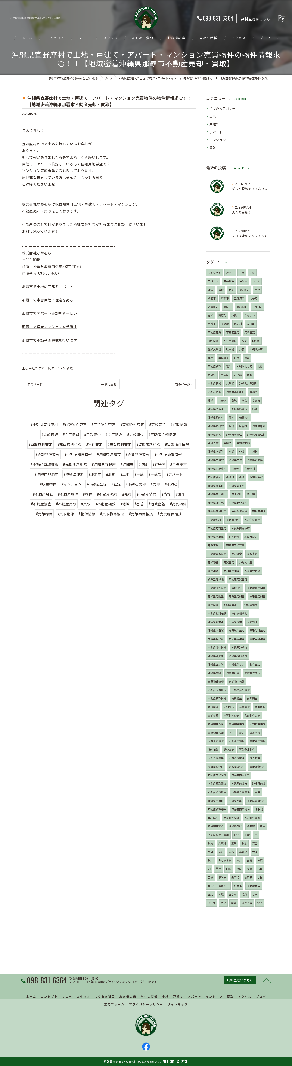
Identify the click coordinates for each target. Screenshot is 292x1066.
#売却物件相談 (141, 514)
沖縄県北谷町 (244, 366)
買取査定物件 (247, 749)
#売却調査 (135, 434)
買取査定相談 (216, 579)
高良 (260, 868)
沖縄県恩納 (214, 673)
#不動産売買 (107, 494)
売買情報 (244, 707)
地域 (236, 358)
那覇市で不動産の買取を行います (49, 340)
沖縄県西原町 (216, 800)
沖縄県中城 (235, 460)
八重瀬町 (213, 307)
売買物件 (244, 417)
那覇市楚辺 (250, 536)
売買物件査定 (231, 715)
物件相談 (213, 749)
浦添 (210, 400)
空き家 (233, 894)
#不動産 (171, 484)
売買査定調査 (236, 596)
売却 (210, 315)
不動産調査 (214, 392)
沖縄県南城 (258, 783)
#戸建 (139, 474)
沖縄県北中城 (216, 502)
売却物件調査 (252, 818)
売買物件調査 (231, 818)
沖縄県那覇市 (257, 349)
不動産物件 (232, 519)
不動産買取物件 (217, 809)
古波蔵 (248, 877)
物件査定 (255, 664)
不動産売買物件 (256, 800)
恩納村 (238, 323)
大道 (254, 852)
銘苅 (239, 860)
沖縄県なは (235, 826)
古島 (249, 860)
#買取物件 (65, 514)
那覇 (241, 349)
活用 (244, 894)
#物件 (87, 494)
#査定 (116, 484)
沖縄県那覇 (258, 426)
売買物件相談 (216, 732)
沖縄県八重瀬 (216, 630)
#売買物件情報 (137, 454)
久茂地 (222, 843)
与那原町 (257, 307)
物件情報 (234, 536)
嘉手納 (251, 494)
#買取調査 (92, 434)
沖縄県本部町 (216, 451)
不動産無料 (214, 519)
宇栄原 (222, 877)
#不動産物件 (68, 494)
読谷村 (243, 426)
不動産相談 (258, 511)
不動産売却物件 (241, 809)
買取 (69, 368)
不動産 (225, 323)
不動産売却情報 (241, 690)
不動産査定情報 (217, 792)
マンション (59, 368)
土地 (25, 368)
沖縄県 (243, 281)
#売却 (155, 484)
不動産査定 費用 (218, 834)
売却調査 (252, 698)
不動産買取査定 (217, 553)
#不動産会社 (43, 494)
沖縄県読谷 (214, 434)
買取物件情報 (252, 673)
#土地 (125, 474)
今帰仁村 (213, 443)
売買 (231, 289)
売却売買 (213, 715)
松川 (210, 860)
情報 (249, 375)
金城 (239, 868)
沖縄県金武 (256, 477)
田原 (228, 868)
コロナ (256, 281)
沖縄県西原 (235, 800)
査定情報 (255, 732)
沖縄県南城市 (239, 783)
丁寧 (254, 894)
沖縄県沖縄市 (239, 647)
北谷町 (254, 298)
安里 (254, 843)
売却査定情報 (236, 741)
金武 (241, 477)
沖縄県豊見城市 (217, 511)
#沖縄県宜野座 (104, 464)
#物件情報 (87, 514)
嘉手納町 (237, 494)
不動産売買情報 (217, 690)
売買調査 (237, 698)
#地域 (125, 503)
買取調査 (213, 707)
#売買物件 (178, 503)
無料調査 (223, 358)
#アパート (174, 474)
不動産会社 (214, 477)
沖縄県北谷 (245, 562)
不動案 (251, 826)
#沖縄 (143, 464)
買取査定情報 (257, 741)
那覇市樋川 (214, 545)
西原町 (222, 315)
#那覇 (111, 474)
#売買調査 (114, 434)
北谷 (260, 366)
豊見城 (212, 375)
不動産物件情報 (217, 647)
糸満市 (212, 298)
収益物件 (229, 281)
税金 (244, 341)
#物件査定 (94, 444)
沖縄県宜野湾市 (238, 656)
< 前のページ (34, 384)
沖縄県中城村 (216, 460)
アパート (44, 368)
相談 (221, 894)
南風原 (225, 375)
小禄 (260, 877)
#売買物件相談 (170, 514)
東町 (210, 852)
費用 (262, 826)
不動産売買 (214, 332)
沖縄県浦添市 (231, 605)
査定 (210, 894)
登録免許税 (214, 349)
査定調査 (213, 605)
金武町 (230, 477)
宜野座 (235, 468)
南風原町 (242, 307)
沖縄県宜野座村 (217, 468)
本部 (231, 451)
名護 (254, 409)
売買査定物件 (236, 758)
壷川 (233, 843)
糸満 (244, 400)
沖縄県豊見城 (239, 511)
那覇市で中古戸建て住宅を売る (48, 300)
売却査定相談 (231, 571)
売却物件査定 (252, 715)
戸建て (33, 368)
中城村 (254, 451)
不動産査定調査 (256, 587)
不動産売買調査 (241, 775)
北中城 (259, 809)
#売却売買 (157, 424)
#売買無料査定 (119, 444)
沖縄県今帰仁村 (256, 434)
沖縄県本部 (243, 443)
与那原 (254, 392)
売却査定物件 (216, 758)
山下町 (235, 877)
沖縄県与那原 (216, 656)
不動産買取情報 (217, 698)
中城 (241, 451)
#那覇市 (95, 474)
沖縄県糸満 (235, 622)
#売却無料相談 (75, 464)
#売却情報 (49, 434)
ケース (212, 903)
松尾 (210, 843)
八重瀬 (230, 383)
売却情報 (229, 707)
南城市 (228, 307)
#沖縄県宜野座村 (44, 424)
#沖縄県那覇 (73, 474)
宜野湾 (222, 400)
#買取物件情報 (177, 444)
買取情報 (260, 707)
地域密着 (247, 903)
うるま (256, 400)
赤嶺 (249, 868)
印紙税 (256, 341)
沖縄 (210, 289)
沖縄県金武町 (216, 485)
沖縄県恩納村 (216, 417)
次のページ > (183, 384)
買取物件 (237, 587)
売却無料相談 (236, 639)
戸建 (257, 289)
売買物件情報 (216, 681)
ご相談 (238, 375)
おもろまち (225, 860)
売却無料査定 (252, 519)
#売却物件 (44, 514)
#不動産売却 (135, 484)
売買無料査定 (236, 630)
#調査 (180, 494)
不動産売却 (253, 886)
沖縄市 (235, 315)
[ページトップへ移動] (267, 980)
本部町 (251, 323)
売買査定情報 (216, 741)
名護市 (212, 323)
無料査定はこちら (255, 18)
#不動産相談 (105, 503)
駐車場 (230, 349)
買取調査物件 (257, 766)
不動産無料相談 (217, 613)
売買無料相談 (216, 639)
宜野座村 (249, 468)
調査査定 (229, 749)
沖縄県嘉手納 (236, 485)
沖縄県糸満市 (216, 622)
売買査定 (229, 562)
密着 (246, 358)
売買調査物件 (216, 766)
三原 (260, 860)
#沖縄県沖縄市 (109, 454)
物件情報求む (239, 613)
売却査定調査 (216, 596)
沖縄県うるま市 (217, 409)
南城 (233, 400)
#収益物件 (48, 484)
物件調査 (213, 341)
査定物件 (252, 622)
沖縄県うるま (236, 664)
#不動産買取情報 (45, 464)
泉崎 (246, 834)
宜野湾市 (239, 298)
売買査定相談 (252, 571)
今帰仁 (228, 443)
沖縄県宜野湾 (216, 664)
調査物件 (255, 758)
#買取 (86, 503)
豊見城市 (244, 289)
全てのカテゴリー (222, 108)
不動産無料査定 (217, 528)
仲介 (236, 834)
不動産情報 (214, 383)
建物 (210, 358)
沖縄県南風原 (216, 536)
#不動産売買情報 (168, 454)
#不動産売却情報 (162, 434)
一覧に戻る (108, 384)
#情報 (166, 494)
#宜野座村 (178, 464)
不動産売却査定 (235, 545)
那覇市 (238, 886)
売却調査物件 (236, 766)
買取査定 (252, 553)
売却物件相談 (257, 724)
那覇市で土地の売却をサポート (48, 286)
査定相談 (213, 571)
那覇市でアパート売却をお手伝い (49, 313)
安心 (259, 903)
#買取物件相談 (112, 514)
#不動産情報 (146, 494)
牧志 (244, 843)
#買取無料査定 (40, 444)
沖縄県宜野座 (255, 460)
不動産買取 (214, 366)
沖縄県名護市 (239, 409)
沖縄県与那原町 (235, 392)
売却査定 (237, 553)
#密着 (139, 503)
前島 (231, 852)
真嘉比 (243, 852)
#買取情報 (179, 424)
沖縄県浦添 (250, 605)
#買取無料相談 (148, 444)
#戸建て (155, 474)
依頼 (223, 903)
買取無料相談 (257, 639)
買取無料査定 (257, 630)
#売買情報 (71, 434)
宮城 (210, 877)
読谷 (231, 426)
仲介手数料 (230, 341)
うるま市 (249, 315)
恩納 (231, 417)
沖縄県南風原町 (241, 528)
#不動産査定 (96, 484)
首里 (218, 868)
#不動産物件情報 (78, 454)
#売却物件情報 (47, 454)
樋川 (231, 732)
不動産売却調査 (217, 775)
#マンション (71, 484)
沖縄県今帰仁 (234, 434)
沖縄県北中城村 (238, 502)
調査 (233, 903)
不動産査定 (232, 332)
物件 (228, 366)
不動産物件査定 (217, 587)
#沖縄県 (127, 464)
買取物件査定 (216, 724)
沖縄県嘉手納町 (217, 494)
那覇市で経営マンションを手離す (49, 326)
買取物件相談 (236, 724)
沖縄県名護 (232, 673)
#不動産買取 (66, 503)
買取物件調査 (216, 826)
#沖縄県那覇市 (47, 474)
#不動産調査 (41, 503)
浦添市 (225, 298)
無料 (252, 273)
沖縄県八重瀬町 (248, 383)
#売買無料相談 (69, 444)
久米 (221, 852)
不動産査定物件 (241, 792)
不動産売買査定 (238, 579)
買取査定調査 (257, 596)
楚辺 (241, 732)
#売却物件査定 (132, 424)
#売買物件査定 (104, 424)
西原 (257, 792)
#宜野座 (158, 464)
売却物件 (213, 562)
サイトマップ (177, 1004)
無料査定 (249, 332)
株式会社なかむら (218, 886)
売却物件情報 (236, 681)
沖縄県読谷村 (216, 426)
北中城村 (213, 818)
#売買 (127, 494)
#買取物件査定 (75, 424)
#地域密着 (157, 503)
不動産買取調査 (217, 783)
